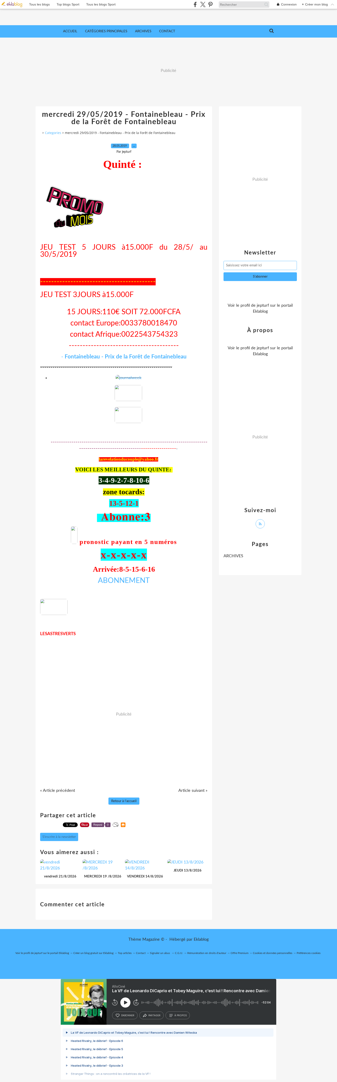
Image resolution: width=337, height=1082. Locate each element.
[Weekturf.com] (128, 400)
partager (154, 1015)
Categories (53, 133)
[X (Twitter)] (203, 4)
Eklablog (201, 939)
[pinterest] (210, 4)
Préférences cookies (308, 953)
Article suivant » (192, 791)
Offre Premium (240, 953)
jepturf (263, 305)
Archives (143, 31)
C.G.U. (179, 953)
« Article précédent (57, 791)
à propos (180, 1015)
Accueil (70, 31)
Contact (167, 31)
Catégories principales (106, 31)
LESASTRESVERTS (58, 634)
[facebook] (195, 4)
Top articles (125, 953)
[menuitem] (70, 31)
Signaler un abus (160, 953)
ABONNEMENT (124, 580)
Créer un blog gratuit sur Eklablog (93, 953)
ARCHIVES (233, 556)
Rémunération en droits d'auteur (206, 953)
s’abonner (127, 1015)
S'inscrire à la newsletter (59, 837)
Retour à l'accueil (124, 801)
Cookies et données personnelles (272, 953)
